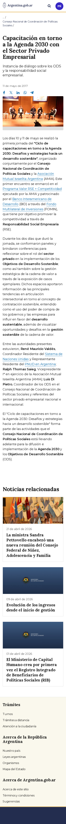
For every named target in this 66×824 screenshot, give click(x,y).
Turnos (8, 714)
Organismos (11, 763)
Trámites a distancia (16, 720)
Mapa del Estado (14, 769)
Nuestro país (11, 750)
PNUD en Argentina (40, 364)
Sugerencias (11, 801)
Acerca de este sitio (16, 789)
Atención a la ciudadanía (19, 726)
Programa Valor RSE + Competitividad (32, 189)
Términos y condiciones (18, 795)
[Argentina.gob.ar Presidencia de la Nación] (18, 5)
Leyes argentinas (14, 757)
